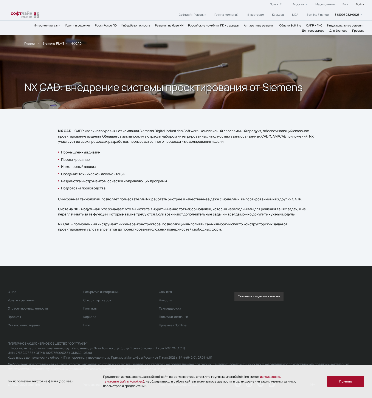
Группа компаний (226, 15)
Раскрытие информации (101, 292)
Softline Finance (318, 15)
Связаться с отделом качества (259, 296)
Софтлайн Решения (192, 15)
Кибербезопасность (135, 25)
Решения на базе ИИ (169, 25)
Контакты (90, 308)
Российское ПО (106, 25)
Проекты (358, 31)
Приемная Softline (173, 325)
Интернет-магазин (47, 25)
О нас (12, 292)
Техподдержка (170, 308)
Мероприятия (325, 4)
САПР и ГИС (314, 25)
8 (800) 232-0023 (347, 14)
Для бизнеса (338, 31)
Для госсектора (313, 31)
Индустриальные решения (345, 25)
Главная (30, 43)
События (165, 292)
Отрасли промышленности (28, 308)
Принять (345, 381)
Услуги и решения (77, 25)
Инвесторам (255, 15)
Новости (165, 300)
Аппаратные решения (259, 25)
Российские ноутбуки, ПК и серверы (213, 25)
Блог (346, 4)
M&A (295, 15)
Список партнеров (97, 300)
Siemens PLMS (53, 43)
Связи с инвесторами (24, 325)
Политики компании (173, 317)
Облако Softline (290, 25)
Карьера (278, 15)
